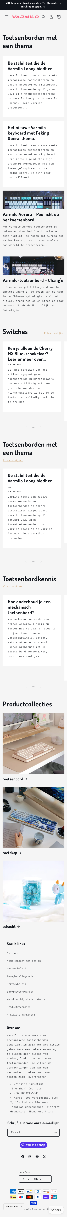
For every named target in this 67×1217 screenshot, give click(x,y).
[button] (7, 17)
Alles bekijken (54, 333)
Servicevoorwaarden (20, 991)
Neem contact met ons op (24, 960)
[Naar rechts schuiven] (41, 427)
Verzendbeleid (16, 968)
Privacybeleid (16, 984)
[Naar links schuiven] (26, 427)
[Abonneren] (55, 1133)
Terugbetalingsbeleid (21, 976)
